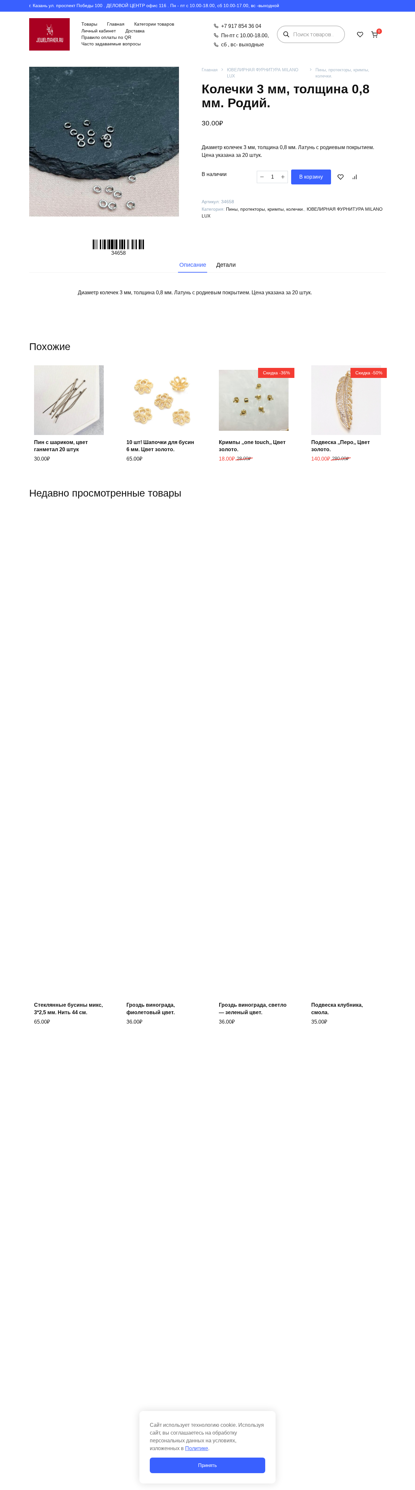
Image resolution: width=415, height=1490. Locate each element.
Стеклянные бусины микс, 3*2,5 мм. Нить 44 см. (68, 1008)
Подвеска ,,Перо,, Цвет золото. (340, 446)
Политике (196, 1448)
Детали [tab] (226, 265)
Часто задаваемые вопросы (111, 43)
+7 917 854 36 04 (241, 26)
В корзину (311, 177)
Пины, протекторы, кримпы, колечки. (342, 72)
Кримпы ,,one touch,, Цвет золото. (252, 446)
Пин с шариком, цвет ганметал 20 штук (61, 446)
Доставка (135, 31)
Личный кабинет (98, 31)
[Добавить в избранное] (340, 177)
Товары (89, 24)
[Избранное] (360, 34)
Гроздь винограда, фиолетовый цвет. (150, 1008)
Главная (115, 24)
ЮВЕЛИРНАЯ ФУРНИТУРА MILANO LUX (262, 72)
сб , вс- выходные (242, 44)
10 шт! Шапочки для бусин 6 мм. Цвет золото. (160, 446)
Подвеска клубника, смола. (337, 1008)
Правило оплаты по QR (106, 37)
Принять (207, 1465)
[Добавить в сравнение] (354, 177)
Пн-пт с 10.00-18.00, (244, 35)
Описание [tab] (192, 265)
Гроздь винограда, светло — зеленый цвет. (253, 1008)
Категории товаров (154, 24)
